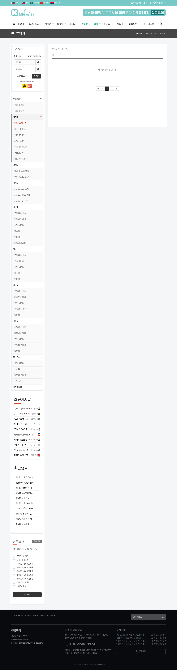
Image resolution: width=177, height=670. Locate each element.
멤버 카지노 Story (21, 177)
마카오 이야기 (20, 297)
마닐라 (17, 3)
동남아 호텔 (19, 105)
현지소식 (18, 381)
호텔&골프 (34, 24)
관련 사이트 (137, 617)
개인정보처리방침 (31, 615)
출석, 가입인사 (20, 129)
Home (139, 33)
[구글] (30, 86)
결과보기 (37, 541)
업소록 (17, 231)
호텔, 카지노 (19, 225)
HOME (21, 24)
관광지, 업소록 (20, 345)
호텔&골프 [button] (17, 99)
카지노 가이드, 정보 (22, 195)
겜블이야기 (18, 153)
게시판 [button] (15, 117)
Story (60, 24)
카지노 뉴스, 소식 (21, 189)
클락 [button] (15, 249)
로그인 (148, 3)
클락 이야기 (19, 261)
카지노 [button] (15, 183)
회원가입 (137, 3)
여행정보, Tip (20, 213)
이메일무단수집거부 (47, 615)
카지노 (72, 24)
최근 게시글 (148, 24)
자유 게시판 (19, 141)
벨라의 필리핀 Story (22, 171)
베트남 (46, 3)
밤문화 (17, 237)
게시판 (48, 24)
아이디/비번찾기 (34, 56)
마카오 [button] (15, 285)
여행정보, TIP (20, 327)
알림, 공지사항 (20, 123)
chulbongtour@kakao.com (31, 643)
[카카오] (24, 86)
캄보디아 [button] (16, 357)
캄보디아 (57, 3)
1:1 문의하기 (141, 651)
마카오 (36, 3)
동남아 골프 (19, 111)
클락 (27, 3)
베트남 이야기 (20, 333)
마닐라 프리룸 (20, 243)
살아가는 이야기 (21, 147)
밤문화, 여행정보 (21, 375)
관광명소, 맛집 (20, 309)
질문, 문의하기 (20, 135)
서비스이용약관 (17, 615)
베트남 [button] (15, 321)
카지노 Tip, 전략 (21, 201)
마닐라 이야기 (20, 219)
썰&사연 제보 (19, 159)
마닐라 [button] (15, 207)
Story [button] (15, 165)
